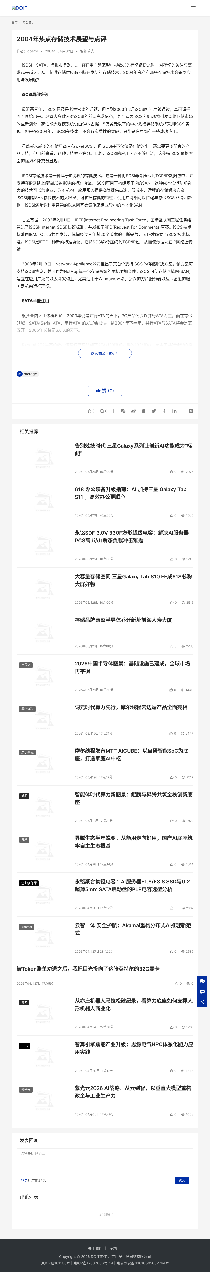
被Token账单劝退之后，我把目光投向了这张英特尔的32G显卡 (88, 969)
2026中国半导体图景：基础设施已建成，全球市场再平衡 (132, 667)
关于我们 (95, 1248)
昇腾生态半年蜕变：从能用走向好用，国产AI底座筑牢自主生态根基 (134, 842)
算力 (24, 1002)
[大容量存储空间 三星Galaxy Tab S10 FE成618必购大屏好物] (43, 589)
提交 (182, 1180)
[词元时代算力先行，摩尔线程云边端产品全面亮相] (43, 720)
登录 (24, 1180)
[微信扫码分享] (123, 411)
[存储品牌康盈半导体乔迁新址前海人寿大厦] (43, 632)
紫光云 (25, 1090)
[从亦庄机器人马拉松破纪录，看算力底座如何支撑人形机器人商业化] (43, 1013)
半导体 (25, 665)
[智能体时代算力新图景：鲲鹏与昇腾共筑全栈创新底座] (43, 807)
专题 (113, 1248)
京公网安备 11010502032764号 (143, 1263)
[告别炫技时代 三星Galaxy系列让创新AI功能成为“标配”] (43, 458)
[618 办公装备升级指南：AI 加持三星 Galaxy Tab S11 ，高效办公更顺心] (43, 502)
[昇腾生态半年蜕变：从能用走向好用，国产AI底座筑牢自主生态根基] (43, 850)
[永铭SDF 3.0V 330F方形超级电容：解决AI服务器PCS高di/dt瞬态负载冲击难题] (43, 545)
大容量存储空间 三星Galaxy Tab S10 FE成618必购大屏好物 (133, 580)
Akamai (26, 927)
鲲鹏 (24, 796)
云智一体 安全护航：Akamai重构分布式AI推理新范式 (133, 929)
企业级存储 (29, 883)
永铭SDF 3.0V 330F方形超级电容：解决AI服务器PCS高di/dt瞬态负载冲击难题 (132, 536)
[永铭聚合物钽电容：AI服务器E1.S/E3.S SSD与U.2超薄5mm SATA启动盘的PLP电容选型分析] (43, 894)
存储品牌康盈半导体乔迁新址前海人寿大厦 (123, 620)
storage (30, 374)
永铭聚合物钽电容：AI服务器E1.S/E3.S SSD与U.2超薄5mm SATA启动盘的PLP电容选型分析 (132, 885)
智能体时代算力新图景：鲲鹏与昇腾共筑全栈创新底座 (134, 798)
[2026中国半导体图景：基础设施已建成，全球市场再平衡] (43, 676)
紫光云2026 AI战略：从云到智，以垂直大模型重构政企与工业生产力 (133, 1092)
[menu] (193, 8)
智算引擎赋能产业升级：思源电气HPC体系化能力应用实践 (134, 1048)
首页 (15, 23)
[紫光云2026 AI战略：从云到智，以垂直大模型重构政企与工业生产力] (43, 1100)
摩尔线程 (27, 709)
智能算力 (87, 51)
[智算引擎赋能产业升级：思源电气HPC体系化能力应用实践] (43, 1057)
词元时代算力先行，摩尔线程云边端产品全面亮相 (131, 707)
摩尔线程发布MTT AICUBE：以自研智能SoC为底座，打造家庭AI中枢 (131, 754)
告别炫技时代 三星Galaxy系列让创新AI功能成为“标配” (133, 449)
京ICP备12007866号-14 (93, 1263)
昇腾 (24, 840)
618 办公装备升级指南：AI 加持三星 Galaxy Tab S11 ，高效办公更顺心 (131, 493)
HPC (24, 1046)
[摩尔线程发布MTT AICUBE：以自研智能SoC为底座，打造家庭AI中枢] (43, 763)
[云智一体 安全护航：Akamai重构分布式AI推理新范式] (43, 938)
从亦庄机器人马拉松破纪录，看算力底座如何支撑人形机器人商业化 (134, 1004)
